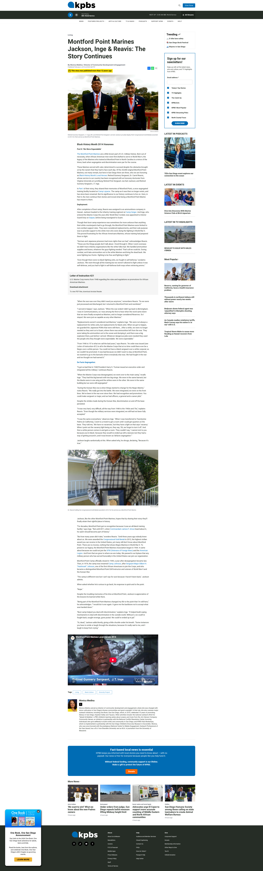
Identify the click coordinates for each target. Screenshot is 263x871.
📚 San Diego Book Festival (177, 43)
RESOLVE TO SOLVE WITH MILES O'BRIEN (177, 249)
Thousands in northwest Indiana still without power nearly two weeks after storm (179, 299)
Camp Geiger (131, 212)
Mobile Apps (111, 851)
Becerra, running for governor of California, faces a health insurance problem (179, 288)
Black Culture (89, 692)
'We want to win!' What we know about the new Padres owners (81, 809)
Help (180, 21)
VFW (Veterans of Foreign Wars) (120, 550)
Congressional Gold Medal (114, 539)
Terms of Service (113, 866)
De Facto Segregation (86, 362)
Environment (103, 804)
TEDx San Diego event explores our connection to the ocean (178, 174)
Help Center (140, 858)
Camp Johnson (115, 564)
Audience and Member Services (146, 836)
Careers (110, 844)
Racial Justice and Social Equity (142, 804)
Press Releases (112, 855)
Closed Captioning (142, 840)
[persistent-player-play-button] (70, 14)
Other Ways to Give (171, 847)
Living (70, 35)
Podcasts (143, 21)
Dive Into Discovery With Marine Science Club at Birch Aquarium (177, 212)
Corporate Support (171, 836)
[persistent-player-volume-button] (76, 15)
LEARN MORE (23, 859)
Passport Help (140, 855)
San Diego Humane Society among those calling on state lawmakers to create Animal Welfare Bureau (179, 811)
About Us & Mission (114, 836)
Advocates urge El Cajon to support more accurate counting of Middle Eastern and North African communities (146, 812)
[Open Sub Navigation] (85, 21)
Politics (167, 804)
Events (170, 21)
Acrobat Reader (96, 292)
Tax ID (167, 851)
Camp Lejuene (104, 191)
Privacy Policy (112, 858)
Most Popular (171, 259)
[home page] (81, 5)
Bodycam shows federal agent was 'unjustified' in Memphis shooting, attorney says (178, 311)
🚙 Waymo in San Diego (176, 47)
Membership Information (173, 844)
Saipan (92, 218)
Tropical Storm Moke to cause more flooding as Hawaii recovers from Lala (179, 333)
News (81, 21)
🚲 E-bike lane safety (175, 39)
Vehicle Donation (170, 855)
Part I (81, 188)
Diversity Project (104, 692)
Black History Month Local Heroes (93, 175)
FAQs (138, 847)
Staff (109, 862)
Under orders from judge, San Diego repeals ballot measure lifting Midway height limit (115, 809)
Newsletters (111, 840)
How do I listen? (141, 851)
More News (73, 781)
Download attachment (79, 287)
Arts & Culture (115, 21)
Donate (131, 771)
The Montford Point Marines (88, 154)
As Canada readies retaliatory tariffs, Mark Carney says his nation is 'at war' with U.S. (179, 322)
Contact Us (139, 844)
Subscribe (180, 123)
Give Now (189, 5)
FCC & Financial (113, 847)
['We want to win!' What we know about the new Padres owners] (83, 793)
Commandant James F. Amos (122, 529)
